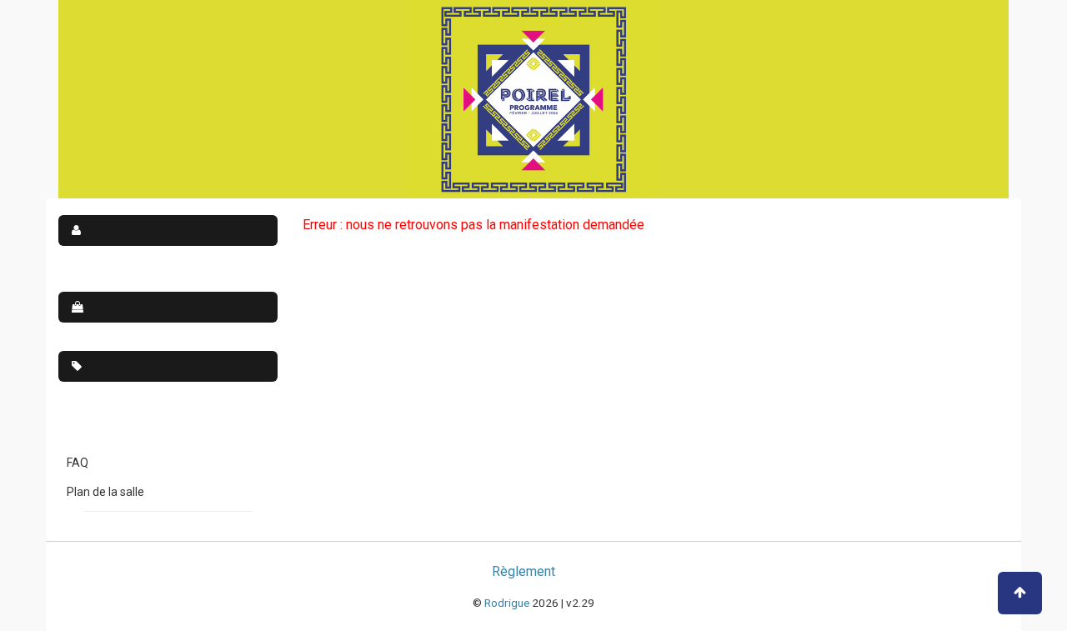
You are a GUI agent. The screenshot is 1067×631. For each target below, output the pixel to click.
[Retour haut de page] (1020, 593)
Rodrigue (506, 602)
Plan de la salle (105, 491)
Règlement (523, 571)
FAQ (77, 462)
